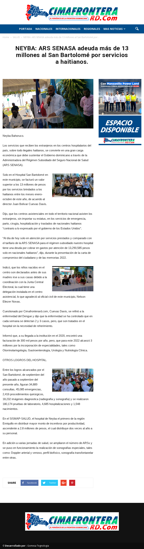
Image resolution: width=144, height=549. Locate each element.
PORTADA (25, 29)
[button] (136, 28)
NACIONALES (43, 29)
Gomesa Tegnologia (27, 545)
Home (6, 37)
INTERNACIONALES (68, 29)
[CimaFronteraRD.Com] (72, 12)
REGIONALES (92, 29)
